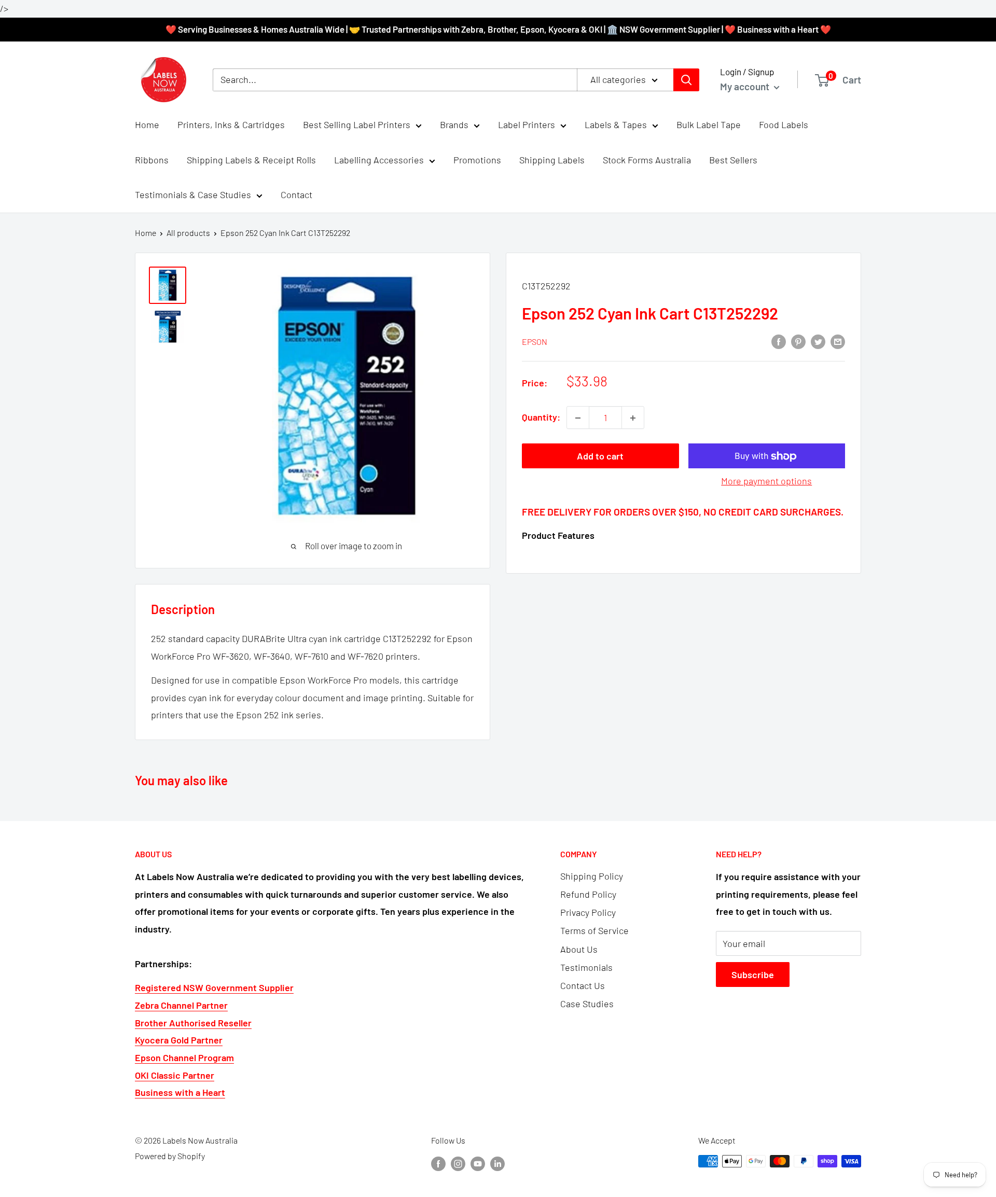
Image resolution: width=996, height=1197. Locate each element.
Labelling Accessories (379, 159)
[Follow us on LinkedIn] (497, 1163)
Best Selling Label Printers (356, 124)
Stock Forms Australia (647, 159)
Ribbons (152, 159)
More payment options (766, 481)
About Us (579, 949)
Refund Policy (588, 894)
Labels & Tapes (616, 124)
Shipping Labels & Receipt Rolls (251, 159)
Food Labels (783, 124)
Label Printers (526, 124)
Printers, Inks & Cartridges (231, 124)
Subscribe (752, 974)
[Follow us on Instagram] (458, 1163)
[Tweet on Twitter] (818, 341)
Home (147, 124)
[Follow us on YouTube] (478, 1163)
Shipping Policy (591, 876)
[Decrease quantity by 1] (578, 418)
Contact (296, 195)
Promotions (477, 159)
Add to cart (600, 456)
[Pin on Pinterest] (798, 341)
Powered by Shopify (170, 1156)
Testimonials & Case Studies (193, 195)
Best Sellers (733, 159)
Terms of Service (594, 930)
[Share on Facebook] (778, 341)
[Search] (686, 79)
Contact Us (582, 985)
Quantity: (541, 417)
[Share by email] (838, 341)
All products (188, 233)
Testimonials (586, 967)
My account (745, 86)
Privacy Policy (588, 912)
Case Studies (587, 1003)
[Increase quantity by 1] (633, 418)
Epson (534, 341)
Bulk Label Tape (708, 124)
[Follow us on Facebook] (438, 1163)
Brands (454, 124)
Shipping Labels (552, 159)
